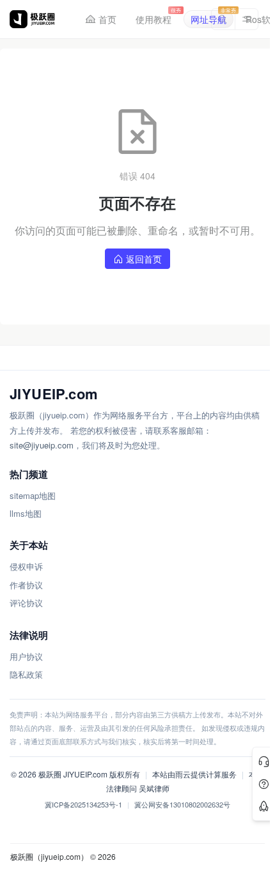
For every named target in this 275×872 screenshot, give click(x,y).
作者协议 (26, 585)
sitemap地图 (33, 495)
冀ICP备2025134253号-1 (83, 804)
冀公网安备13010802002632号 (182, 804)
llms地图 (26, 513)
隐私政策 (26, 674)
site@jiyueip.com (42, 445)
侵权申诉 (26, 566)
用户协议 (26, 656)
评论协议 (26, 603)
